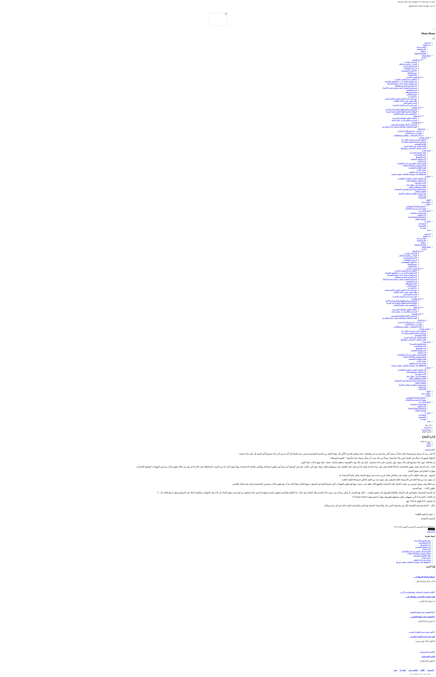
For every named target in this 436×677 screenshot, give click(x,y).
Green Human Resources (417, 217)
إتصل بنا (428, 221)
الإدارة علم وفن (420, 183)
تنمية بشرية (426, 150)
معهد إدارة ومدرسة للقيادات (415, 208)
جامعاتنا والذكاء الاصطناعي (416, 206)
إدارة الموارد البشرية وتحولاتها (406, 86)
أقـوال (428, 200)
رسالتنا (423, 51)
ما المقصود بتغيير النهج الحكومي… (422, 617)
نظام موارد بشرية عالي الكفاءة (405, 101)
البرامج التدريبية (425, 211)
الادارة (423, 58)
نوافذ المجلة (426, 56)
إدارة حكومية (416, 107)
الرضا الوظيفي (411, 90)
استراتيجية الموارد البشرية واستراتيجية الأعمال (399, 88)
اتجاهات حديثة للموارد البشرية (406, 79)
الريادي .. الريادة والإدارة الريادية (409, 131)
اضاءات (428, 176)
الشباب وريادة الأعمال (413, 133)
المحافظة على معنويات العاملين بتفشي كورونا (409, 174)
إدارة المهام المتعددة (418, 159)
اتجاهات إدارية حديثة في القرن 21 (413, 140)
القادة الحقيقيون (420, 144)
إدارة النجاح (422, 161)
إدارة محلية (417, 116)
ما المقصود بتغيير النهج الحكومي (405, 114)
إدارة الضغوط (421, 157)
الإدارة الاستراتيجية (410, 66)
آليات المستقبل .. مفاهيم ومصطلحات (407, 135)
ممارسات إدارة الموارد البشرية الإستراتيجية (401, 99)
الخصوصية (422, 226)
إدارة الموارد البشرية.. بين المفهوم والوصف (401, 81)
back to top (431, 532)
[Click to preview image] (430, 450)
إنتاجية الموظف (411, 92)
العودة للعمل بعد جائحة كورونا (415, 146)
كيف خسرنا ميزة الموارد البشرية (405, 105)
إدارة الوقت (421, 215)
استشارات (422, 223)
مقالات (428, 204)
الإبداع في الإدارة (411, 62)
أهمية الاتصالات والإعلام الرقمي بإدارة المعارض (399, 127)
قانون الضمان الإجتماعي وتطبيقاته (413, 148)
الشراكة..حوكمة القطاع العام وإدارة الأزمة (401, 109)
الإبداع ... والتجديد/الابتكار (408, 64)
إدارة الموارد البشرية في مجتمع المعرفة (402, 84)
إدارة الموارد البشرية (413, 77)
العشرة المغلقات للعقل (417, 187)
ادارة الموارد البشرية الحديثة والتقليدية (412, 178)
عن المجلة (427, 45)
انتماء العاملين (411, 94)
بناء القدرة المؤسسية (409, 71)
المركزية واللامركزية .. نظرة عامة (404, 120)
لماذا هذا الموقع (420, 53)
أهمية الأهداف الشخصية (417, 168)
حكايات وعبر (426, 202)
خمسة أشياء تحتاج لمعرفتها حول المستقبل (410, 189)
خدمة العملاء (412, 73)
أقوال (422, 670)
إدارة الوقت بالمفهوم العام (416, 181)
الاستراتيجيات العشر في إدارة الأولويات (411, 163)
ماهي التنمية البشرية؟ (418, 153)
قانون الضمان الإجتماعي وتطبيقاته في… (420, 597)
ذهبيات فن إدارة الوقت (417, 172)
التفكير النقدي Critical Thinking (414, 165)
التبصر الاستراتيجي (410, 103)
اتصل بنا (423, 228)
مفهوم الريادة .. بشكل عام (416, 185)
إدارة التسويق (416, 122)
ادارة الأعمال (416, 60)
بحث (429, 230)
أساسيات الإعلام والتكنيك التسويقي (404, 125)
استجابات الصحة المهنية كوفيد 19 (413, 142)
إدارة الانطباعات (420, 155)
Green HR (422, 198)
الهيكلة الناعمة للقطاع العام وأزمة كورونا (401, 112)
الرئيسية (427, 43)
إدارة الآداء (422, 196)
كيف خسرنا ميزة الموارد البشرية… (422, 637)
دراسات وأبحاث (425, 137)
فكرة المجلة (421, 49)
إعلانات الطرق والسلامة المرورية (404, 118)
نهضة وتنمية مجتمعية (418, 213)
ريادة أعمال (421, 129)
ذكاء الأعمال (412, 75)
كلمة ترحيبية (421, 47)
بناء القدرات (412, 96)
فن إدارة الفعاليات (410, 68)
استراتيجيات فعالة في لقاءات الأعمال (412, 193)
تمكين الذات (421, 170)
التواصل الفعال (420, 191)
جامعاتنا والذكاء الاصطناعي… (424, 577)
